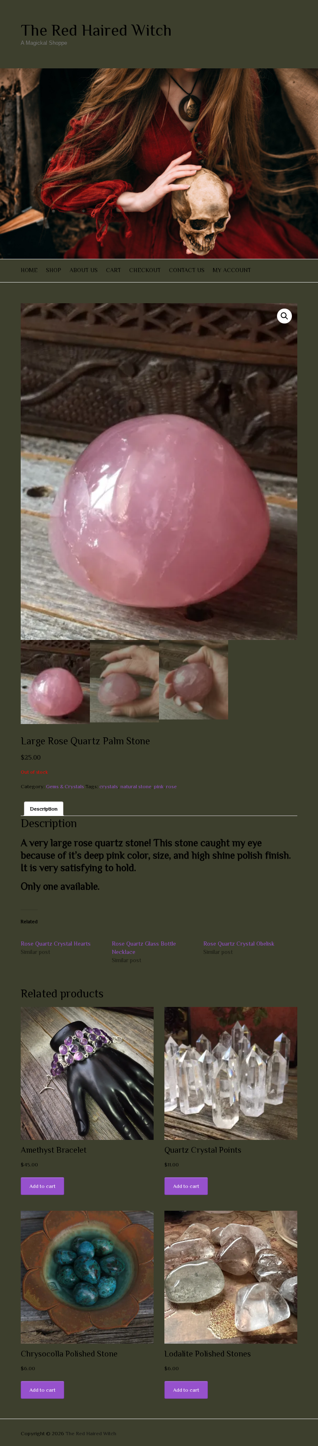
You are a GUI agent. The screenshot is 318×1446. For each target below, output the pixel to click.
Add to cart (42, 1186)
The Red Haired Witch (96, 30)
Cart (113, 270)
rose (171, 786)
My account (232, 270)
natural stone (136, 786)
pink (159, 786)
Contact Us (187, 270)
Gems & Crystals (65, 786)
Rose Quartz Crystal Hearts (56, 943)
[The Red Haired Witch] (159, 72)
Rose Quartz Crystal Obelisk (239, 943)
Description (44, 809)
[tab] (43, 808)
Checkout (145, 270)
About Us (84, 270)
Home (29, 270)
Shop (53, 270)
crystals (108, 786)
